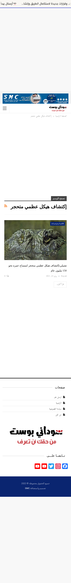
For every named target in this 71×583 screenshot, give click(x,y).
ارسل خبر (57, 397)
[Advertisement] (35, 48)
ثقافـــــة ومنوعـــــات (57, 223)
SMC (27, 488)
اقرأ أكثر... (60, 284)
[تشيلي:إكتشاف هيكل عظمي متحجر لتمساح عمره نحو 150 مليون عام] (35, 240)
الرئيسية (58, 403)
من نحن (58, 415)
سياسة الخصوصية (55, 409)
